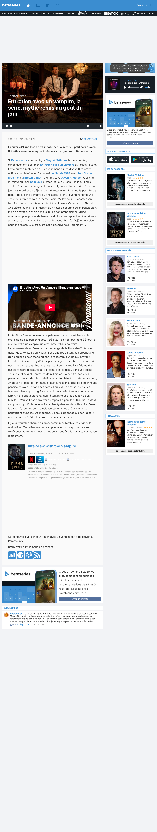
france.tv (95, 12)
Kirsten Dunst (32, 177)
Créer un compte (79, 599)
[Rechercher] (152, 5)
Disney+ (81, 12)
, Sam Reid (35, 181)
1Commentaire (89, 139)
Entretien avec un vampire (57, 164)
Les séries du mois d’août (14, 13)
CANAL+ (57, 12)
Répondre (24, 624)
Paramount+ (138, 11)
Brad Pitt (13, 177)
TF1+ (151, 12)
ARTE (69, 12)
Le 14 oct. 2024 (36, 624)
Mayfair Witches (56, 160)
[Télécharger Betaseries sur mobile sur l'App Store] (118, 159)
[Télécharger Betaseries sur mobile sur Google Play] (142, 159)
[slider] (47, 126)
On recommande (40, 13)
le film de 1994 (61, 173)
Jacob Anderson (71, 177)
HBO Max (109, 11)
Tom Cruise (85, 173)
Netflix (124, 12)
